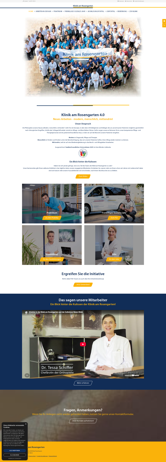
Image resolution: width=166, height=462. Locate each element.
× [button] (25, 424)
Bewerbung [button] (122, 11)
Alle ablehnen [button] (14, 455)
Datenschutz (129, 1)
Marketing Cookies (79, 309)
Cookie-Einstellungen (139, 1)
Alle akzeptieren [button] (15, 450)
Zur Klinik (133, 11)
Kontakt (26, 1)
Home (31, 11)
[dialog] (15, 441)
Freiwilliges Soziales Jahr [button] (75, 11)
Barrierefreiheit (53, 456)
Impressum (121, 1)
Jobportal (110, 11)
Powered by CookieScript (14, 458)
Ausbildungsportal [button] (96, 11)
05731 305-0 (32, 1)
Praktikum (58, 11)
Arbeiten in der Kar (43, 11)
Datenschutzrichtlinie (8, 447)
